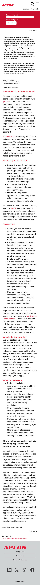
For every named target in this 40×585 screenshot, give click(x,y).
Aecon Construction (20, 538)
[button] (37, 4)
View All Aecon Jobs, (8, 538)
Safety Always (9, 136)
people (13, 208)
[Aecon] (7, 4)
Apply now (32, 30)
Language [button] (26, 9)
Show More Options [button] (12, 20)
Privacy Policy (20, 551)
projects (6, 101)
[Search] (32, 4)
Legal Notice (20, 556)
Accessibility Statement (20, 560)
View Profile (34, 9)
